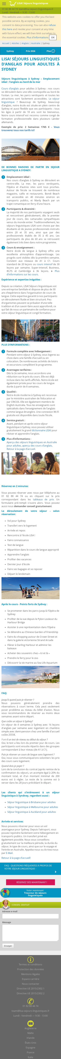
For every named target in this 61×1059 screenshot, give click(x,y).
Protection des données (30, 969)
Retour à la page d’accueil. (21, 449)
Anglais (25, 43)
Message (6, 922)
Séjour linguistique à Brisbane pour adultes (31, 802)
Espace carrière (30, 979)
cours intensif (44, 264)
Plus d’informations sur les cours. (33, 272)
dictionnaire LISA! (41, 430)
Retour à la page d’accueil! (15, 857)
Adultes (15, 43)
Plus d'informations (38, 37)
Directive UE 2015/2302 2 (30, 993)
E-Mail (9, 853)
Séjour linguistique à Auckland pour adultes (31, 812)
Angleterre (30, 1028)
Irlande (30, 1037)
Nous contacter (30, 983)
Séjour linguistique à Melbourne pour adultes (32, 807)
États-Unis (30, 1042)
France (30, 1052)
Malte (30, 1033)
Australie (35, 43)
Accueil (5, 43)
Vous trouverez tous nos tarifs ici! (30, 128)
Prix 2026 (30, 51)
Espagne (30, 1047)
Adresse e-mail (9, 911)
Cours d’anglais (10, 88)
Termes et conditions (30, 964)
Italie (30, 1057)
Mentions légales (30, 974)
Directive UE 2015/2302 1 (30, 988)
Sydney (10, 51)
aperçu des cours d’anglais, (37, 445)
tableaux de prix (43, 499)
